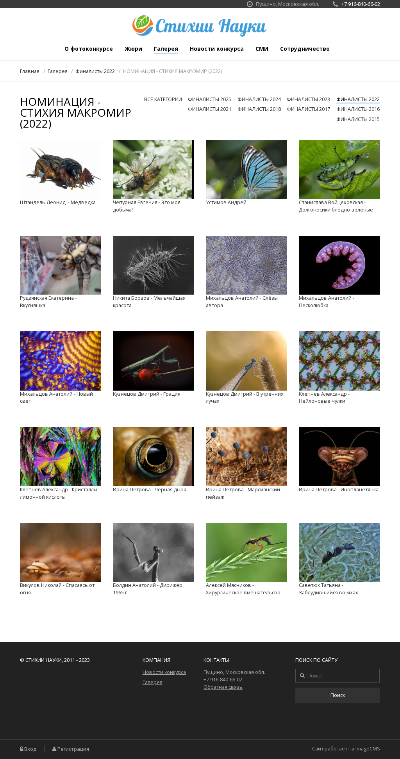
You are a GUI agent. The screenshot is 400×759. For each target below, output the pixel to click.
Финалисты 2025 (209, 99)
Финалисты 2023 (308, 99)
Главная (29, 71)
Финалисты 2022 (95, 71)
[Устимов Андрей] (246, 169)
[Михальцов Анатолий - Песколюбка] (339, 265)
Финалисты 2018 (259, 109)
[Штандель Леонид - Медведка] (60, 169)
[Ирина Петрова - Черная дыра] (153, 456)
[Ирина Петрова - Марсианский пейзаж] (246, 456)
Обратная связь (223, 687)
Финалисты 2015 (358, 119)
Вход (30, 749)
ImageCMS (367, 748)
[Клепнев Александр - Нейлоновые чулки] (339, 361)
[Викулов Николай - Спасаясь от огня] (60, 552)
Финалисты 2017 (308, 109)
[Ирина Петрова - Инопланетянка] (339, 456)
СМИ (261, 49)
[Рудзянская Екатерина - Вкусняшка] (60, 265)
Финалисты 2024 (259, 99)
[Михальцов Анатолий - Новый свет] (60, 361)
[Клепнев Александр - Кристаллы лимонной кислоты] (60, 456)
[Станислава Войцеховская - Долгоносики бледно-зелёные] (339, 169)
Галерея (166, 49)
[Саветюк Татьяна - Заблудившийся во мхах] (339, 552)
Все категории (163, 99)
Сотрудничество (305, 49)
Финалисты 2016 (358, 109)
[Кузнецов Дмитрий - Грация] (153, 361)
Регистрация (73, 749)
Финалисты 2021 (209, 109)
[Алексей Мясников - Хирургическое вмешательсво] (246, 552)
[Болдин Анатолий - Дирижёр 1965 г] (153, 552)
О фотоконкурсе (88, 49)
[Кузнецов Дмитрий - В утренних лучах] (246, 361)
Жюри (133, 49)
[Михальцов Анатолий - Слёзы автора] (246, 265)
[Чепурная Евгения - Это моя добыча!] (153, 169)
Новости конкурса (217, 49)
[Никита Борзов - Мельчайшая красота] (153, 265)
